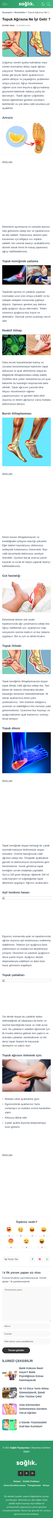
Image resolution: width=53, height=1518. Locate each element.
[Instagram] (32, 1473)
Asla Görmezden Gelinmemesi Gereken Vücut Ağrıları (33, 1408)
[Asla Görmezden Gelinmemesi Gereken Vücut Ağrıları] (9, 1409)
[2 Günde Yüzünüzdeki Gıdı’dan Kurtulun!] (9, 1424)
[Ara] (48, 4)
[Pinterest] (40, 1259)
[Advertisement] (26, 190)
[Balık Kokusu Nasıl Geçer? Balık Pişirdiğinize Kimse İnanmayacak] (9, 1374)
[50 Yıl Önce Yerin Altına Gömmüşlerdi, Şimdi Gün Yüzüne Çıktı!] (9, 1392)
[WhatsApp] (47, 1259)
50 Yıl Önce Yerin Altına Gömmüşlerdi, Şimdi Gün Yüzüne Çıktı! (34, 1392)
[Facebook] (32, 1259)
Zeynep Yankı (8, 25)
